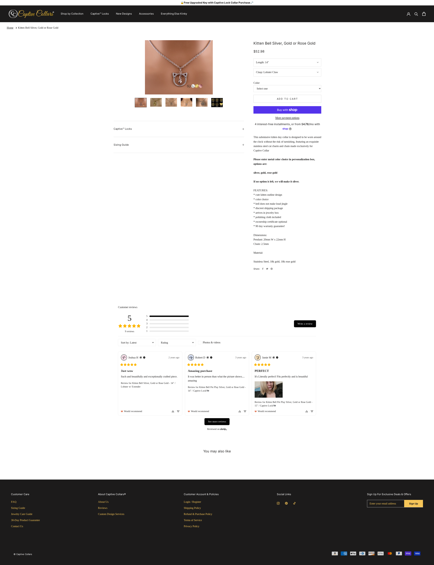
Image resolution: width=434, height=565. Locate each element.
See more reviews (217, 421)
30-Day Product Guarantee (25, 520)
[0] (424, 14)
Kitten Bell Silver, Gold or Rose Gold (38, 27)
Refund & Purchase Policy (198, 514)
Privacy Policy (191, 526)
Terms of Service (193, 520)
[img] (141, 357)
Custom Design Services (111, 514)
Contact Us (17, 526)
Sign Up (413, 503)
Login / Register (192, 501)
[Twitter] (267, 269)
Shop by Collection (72, 13)
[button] (167, 316)
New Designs (124, 13)
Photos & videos (211, 342)
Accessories (146, 13)
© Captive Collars (23, 554)
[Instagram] (278, 503)
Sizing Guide (121, 144)
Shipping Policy (192, 507)
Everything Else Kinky (174, 13)
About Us (103, 501)
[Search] (416, 14)
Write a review (305, 323)
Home (10, 27)
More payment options (287, 117)
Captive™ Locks (100, 13)
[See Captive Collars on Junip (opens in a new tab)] (223, 429)
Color (256, 82)
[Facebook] (263, 269)
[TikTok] (294, 503)
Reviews (102, 507)
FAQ (13, 501)
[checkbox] (217, 342)
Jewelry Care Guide (21, 514)
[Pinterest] (272, 269)
